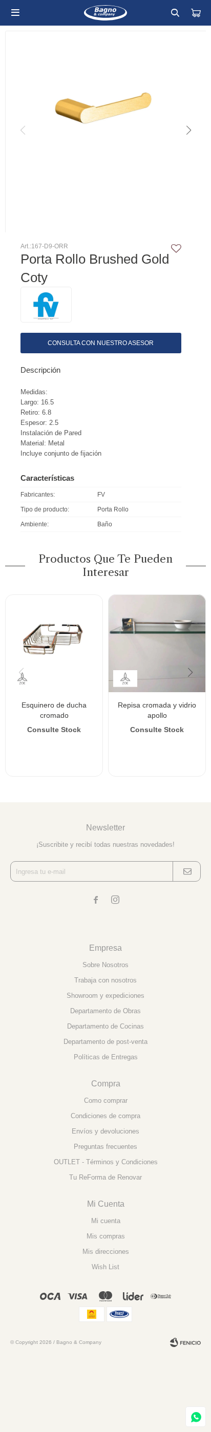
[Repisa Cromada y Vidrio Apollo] (157, 643)
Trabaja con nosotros (105, 980)
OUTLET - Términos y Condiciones (106, 1162)
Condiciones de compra (105, 1116)
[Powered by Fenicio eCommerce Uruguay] (185, 1342)
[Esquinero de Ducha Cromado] (54, 643)
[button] (175, 13)
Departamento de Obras (105, 1011)
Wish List (105, 1267)
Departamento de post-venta (105, 1041)
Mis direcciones (105, 1251)
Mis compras (106, 1236)
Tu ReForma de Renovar (105, 1177)
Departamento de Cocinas (105, 1026)
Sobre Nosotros (105, 965)
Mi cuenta (105, 1221)
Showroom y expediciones (105, 995)
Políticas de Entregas (106, 1057)
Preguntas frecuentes (105, 1146)
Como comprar (106, 1100)
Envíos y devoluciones (105, 1131)
